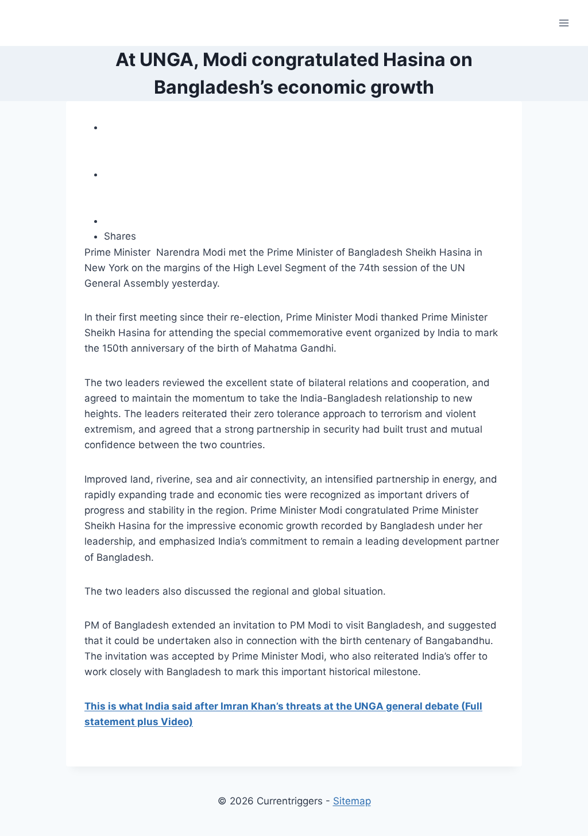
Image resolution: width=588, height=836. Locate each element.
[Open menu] (563, 23)
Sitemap (352, 801)
